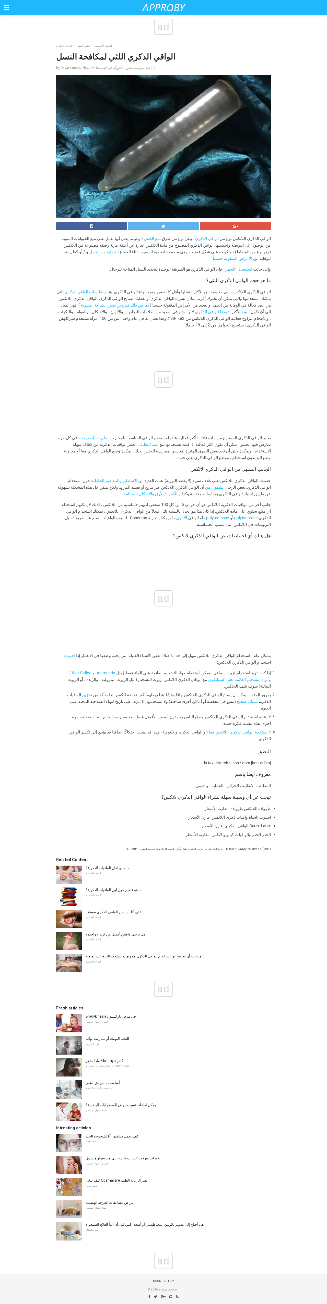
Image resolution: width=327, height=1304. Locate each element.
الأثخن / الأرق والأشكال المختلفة (150, 493)
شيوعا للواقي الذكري (212, 311)
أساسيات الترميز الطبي (103, 1083)
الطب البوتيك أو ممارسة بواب (107, 1038)
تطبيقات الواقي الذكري (83, 291)
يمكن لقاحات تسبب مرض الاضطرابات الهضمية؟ (121, 1105)
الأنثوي (181, 517)
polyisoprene (246, 517)
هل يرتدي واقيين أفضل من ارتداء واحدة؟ (115, 934)
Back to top (163, 1281)
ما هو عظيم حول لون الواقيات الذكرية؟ (114, 890)
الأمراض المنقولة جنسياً (232, 258)
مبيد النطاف (148, 444)
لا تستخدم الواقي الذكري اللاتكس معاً (240, 732)
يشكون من (214, 487)
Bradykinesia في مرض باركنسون (111, 1016)
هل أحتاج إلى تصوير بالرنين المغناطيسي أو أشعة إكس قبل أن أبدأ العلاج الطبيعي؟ (145, 1224)
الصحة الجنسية (103, 45)
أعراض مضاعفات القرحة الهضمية (110, 1202)
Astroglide (106, 672)
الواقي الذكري (64, 45)
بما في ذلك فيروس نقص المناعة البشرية (115, 305)
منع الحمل (152, 238)
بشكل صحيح (247, 701)
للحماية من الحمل (104, 251)
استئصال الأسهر (239, 269)
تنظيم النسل (84, 45)
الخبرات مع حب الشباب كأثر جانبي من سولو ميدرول (123, 1158)
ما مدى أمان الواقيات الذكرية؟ (108, 868)
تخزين (87, 694)
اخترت (69, 655)
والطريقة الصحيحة (96, 437)
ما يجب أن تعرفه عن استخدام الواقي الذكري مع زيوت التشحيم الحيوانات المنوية (144, 956)
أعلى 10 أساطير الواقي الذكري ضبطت (114, 912)
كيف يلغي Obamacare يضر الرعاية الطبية (117, 1180)
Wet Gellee (81, 672)
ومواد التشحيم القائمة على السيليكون (239, 679)
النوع (245, 311)
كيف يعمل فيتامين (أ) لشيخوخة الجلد (112, 1136)
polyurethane (217, 517)
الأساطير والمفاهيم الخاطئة (114, 480)
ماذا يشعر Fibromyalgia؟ (104, 1061)
